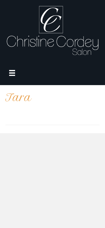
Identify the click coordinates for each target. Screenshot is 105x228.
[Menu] (12, 73)
